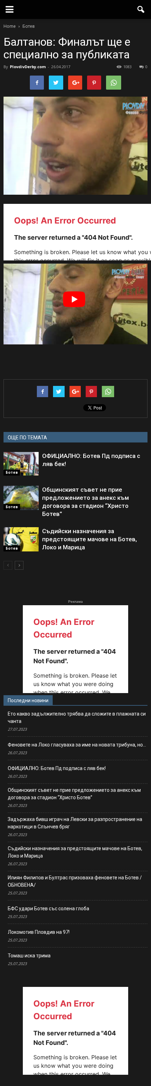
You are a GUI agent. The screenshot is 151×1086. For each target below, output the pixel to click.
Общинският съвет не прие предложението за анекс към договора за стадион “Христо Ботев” (74, 793)
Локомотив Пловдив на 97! (39, 932)
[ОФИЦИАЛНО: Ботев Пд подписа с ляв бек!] (21, 464)
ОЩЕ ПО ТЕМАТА (27, 437)
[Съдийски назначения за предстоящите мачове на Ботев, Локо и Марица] (21, 539)
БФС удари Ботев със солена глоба (48, 908)
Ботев (12, 472)
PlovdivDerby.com (28, 66)
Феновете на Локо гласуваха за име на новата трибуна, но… (77, 745)
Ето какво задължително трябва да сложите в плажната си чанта (77, 717)
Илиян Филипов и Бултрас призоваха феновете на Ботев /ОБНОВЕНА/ (75, 881)
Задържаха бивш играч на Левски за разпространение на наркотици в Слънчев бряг (75, 822)
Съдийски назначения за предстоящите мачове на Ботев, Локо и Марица (89, 539)
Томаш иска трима (29, 955)
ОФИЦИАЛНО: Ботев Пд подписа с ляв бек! (57, 768)
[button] (141, 9)
